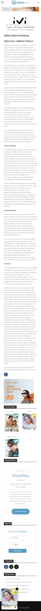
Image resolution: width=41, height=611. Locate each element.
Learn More (20, 511)
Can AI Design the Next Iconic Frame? (17, 585)
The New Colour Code (13, 578)
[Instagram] (16, 567)
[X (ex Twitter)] (11, 567)
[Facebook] (6, 567)
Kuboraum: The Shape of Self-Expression (18, 582)
